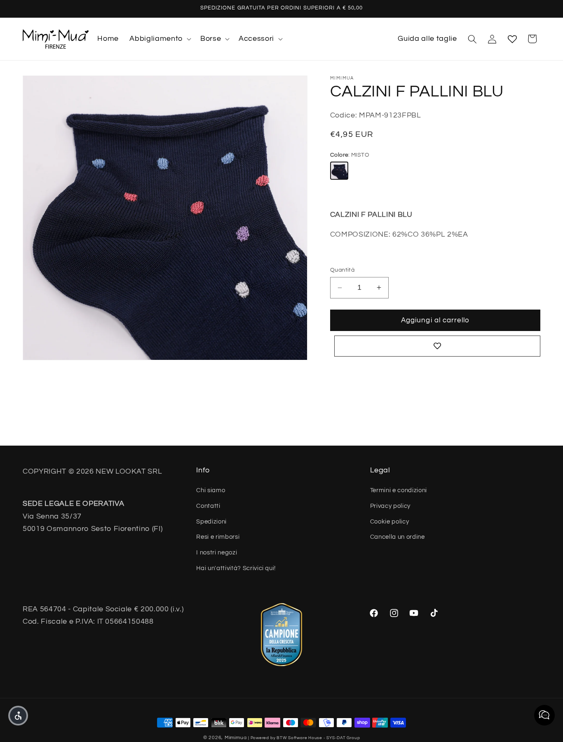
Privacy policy (390, 505)
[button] (159, 39)
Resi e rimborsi (217, 537)
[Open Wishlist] (512, 39)
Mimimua (235, 737)
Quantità (342, 270)
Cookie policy (389, 521)
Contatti (208, 505)
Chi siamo (210, 490)
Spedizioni (211, 521)
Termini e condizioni (398, 490)
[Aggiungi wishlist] (437, 346)
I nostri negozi (216, 552)
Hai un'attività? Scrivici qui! (236, 568)
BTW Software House (299, 737)
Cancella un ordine (397, 537)
